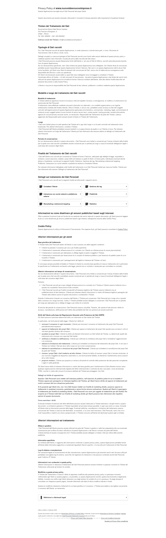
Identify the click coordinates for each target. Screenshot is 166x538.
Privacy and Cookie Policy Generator (82, 518)
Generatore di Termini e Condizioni (110, 513)
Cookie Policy (122, 229)
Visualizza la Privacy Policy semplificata (116, 521)
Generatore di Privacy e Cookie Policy (73, 513)
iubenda (123, 513)
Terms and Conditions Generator (110, 518)
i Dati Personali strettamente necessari (73, 516)
